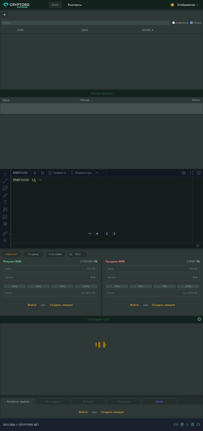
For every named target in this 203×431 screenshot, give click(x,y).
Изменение (182, 22)
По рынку (33, 254)
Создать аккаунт (61, 304)
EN (176, 424)
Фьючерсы (74, 4)
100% (86, 286)
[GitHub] (198, 424)
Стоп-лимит (55, 254)
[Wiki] (182, 424)
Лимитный (11, 254)
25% (14, 286)
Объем (197, 22)
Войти (32, 304)
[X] (187, 424)
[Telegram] (192, 424)
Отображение (186, 4)
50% (38, 286)
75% (62, 286)
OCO (77, 254)
